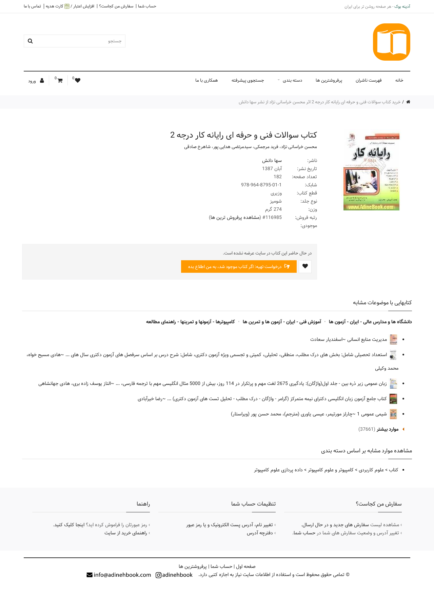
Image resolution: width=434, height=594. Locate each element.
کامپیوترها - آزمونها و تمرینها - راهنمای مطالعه (190, 322)
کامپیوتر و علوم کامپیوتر (331, 470)
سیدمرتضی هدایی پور (232, 146)
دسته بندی (292, 80)
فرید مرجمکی (266, 146)
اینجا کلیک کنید (69, 525)
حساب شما (147, 6)
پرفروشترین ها (329, 80)
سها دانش (272, 161)
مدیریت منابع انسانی (367, 339)
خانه (399, 80)
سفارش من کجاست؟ (116, 6)
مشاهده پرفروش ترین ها (235, 217)
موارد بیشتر (387, 429)
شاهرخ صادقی (197, 146)
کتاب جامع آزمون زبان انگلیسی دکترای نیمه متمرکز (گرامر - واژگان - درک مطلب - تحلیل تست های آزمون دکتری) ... (277, 399)
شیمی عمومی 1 (372, 414)
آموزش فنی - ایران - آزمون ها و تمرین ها (282, 322)
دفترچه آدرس (260, 533)
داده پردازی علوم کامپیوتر (278, 470)
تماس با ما (32, 6)
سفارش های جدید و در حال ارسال (335, 525)
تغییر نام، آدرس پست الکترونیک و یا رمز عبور (229, 525)
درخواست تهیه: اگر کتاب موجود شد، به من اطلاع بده (235, 266)
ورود (32, 81)
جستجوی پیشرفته (248, 80)
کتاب (393, 470)
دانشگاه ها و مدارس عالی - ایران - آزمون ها (370, 322)
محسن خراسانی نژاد (299, 146)
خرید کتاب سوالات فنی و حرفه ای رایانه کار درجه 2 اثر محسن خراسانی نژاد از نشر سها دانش (320, 102)
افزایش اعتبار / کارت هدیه (70, 6)
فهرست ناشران (369, 80)
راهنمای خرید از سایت (125, 533)
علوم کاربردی (371, 470)
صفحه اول (246, 566)
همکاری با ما (206, 80)
